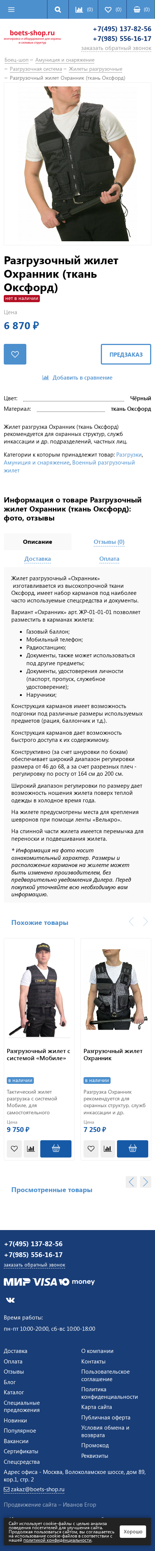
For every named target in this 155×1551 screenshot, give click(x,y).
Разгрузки (129, 454)
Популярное (20, 1430)
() (147, 9)
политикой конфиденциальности (57, 1540)
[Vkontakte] (10, 1299)
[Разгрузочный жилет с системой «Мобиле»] (39, 989)
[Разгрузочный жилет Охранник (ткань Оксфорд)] (77, 163)
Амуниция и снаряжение (37, 462)
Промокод (95, 1445)
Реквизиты (94, 1455)
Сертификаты (21, 1451)
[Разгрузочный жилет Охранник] (116, 989)
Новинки (15, 1420)
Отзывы (14, 1371)
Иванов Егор (79, 1504)
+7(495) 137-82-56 (122, 28)
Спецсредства (22, 1461)
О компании (97, 1350)
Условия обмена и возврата (105, 1431)
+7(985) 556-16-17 (122, 38)
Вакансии (16, 1441)
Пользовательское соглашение (105, 1375)
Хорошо (133, 1531)
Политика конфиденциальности (109, 1392)
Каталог (14, 1392)
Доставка (15, 1350)
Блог (10, 1382)
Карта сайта (96, 1406)
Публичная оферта (106, 1417)
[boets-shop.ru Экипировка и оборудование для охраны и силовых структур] (32, 38)
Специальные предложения (22, 1406)
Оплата (13, 1361)
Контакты (93, 1361)
